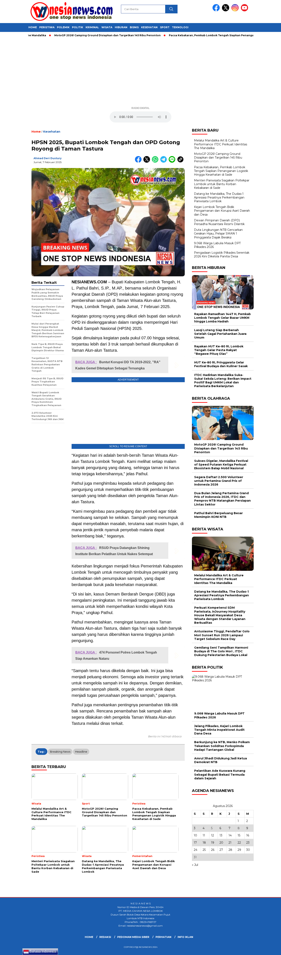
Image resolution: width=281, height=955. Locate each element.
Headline (81, 751)
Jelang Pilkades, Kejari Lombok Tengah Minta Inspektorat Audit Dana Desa (219, 729)
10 (195, 835)
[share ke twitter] (147, 161)
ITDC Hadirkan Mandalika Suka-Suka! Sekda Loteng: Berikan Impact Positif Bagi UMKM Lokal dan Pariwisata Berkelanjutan (222, 380)
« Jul (195, 865)
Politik (77, 27)
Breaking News (60, 751)
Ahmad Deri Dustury (48, 158)
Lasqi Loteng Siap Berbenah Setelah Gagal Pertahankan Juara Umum (220, 333)
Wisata (106, 27)
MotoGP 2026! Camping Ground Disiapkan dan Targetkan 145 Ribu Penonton (89, 35)
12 (212, 835)
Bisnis (134, 27)
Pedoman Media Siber (133, 937)
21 (230, 842)
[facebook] (216, 10)
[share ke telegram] (164, 161)
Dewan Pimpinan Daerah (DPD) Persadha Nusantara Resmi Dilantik (219, 222)
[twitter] (226, 10)
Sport (165, 27)
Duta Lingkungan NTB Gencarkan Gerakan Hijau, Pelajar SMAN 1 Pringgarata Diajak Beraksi (218, 233)
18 (204, 842)
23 (248, 842)
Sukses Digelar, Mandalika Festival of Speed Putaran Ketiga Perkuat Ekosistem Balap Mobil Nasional (221, 464)
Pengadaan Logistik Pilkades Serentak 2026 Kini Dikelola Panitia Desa (221, 254)
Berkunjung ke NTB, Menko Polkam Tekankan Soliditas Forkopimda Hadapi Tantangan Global (222, 745)
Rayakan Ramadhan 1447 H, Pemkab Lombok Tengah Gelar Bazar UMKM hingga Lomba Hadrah (222, 317)
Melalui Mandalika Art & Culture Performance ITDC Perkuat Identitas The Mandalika (220, 144)
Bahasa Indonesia (42, 951)
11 (204, 835)
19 (212, 842)
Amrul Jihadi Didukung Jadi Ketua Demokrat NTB (220, 760)
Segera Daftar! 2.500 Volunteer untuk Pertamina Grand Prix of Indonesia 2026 (218, 480)
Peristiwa (47, 27)
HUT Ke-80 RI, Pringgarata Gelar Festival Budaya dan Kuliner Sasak (221, 364)
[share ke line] (173, 161)
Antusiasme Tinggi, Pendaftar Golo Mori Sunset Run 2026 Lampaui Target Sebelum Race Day (222, 635)
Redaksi (105, 937)
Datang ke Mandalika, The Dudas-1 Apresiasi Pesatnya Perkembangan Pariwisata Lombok (219, 197)
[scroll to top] (269, 949)
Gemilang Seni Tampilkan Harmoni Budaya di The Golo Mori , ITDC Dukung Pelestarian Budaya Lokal (221, 651)
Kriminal (92, 27)
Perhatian (163, 937)
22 (239, 842)
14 (230, 835)
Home (32, 27)
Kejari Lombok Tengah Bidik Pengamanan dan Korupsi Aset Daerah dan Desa (222, 210)
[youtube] (245, 10)
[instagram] (235, 10)
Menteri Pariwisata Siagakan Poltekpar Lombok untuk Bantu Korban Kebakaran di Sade (221, 184)
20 (221, 842)
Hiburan (121, 27)
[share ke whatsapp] (156, 161)
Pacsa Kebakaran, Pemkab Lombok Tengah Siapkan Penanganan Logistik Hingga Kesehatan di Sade (221, 170)
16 (247, 835)
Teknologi (180, 27)
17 (195, 842)
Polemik (63, 27)
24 (195, 850)
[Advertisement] (140, 73)
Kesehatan (149, 27)
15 (239, 835)
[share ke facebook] (139, 161)
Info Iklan (185, 937)
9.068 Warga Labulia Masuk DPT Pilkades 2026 (219, 715)
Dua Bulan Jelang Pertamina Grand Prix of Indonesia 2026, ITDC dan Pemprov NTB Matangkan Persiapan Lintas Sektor (222, 498)
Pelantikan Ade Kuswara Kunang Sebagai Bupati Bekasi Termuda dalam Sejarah (219, 774)
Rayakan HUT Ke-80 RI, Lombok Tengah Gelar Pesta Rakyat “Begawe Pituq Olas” (218, 350)
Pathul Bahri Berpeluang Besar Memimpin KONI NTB (218, 515)
